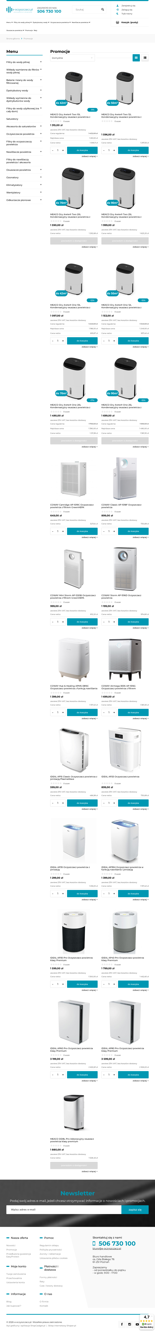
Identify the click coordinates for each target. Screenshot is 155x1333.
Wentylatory (13, 192)
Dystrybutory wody (17, 90)
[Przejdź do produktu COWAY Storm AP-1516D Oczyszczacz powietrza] (125, 569)
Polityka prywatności (51, 1249)
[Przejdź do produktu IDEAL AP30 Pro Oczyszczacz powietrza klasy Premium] (74, 931)
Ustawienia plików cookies (54, 1258)
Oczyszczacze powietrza (20, 134)
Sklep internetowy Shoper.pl (62, 1325)
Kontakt (44, 1305)
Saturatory (12, 118)
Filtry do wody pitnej (18, 62)
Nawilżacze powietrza (18, 151)
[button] (90, 156)
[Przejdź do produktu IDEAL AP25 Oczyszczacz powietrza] (125, 750)
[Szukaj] (102, 9)
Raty (42, 1281)
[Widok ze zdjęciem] (136, 57)
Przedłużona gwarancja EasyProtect (18, 1255)
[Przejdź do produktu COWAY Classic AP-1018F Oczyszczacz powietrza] (125, 478)
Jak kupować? (13, 1305)
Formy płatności (48, 1277)
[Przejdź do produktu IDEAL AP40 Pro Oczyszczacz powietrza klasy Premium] (125, 931)
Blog (9, 1301)
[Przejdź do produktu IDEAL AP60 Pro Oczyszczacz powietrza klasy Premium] (74, 1022)
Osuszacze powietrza (18, 169)
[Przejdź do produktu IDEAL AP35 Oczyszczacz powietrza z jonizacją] (74, 840)
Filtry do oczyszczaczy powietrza (19, 143)
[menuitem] (9, 22)
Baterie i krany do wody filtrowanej (19, 81)
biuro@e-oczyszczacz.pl (107, 1248)
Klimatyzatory (14, 185)
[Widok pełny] (145, 57)
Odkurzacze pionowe (18, 200)
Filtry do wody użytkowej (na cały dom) (22, 110)
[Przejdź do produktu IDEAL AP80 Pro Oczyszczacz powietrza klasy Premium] (125, 1022)
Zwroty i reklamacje (50, 1254)
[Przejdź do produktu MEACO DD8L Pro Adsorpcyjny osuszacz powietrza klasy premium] (74, 1112)
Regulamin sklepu (49, 1245)
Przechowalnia (14, 1278)
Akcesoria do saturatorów (21, 126)
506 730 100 (49, 11)
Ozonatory (12, 177)
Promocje (11, 1249)
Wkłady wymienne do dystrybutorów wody (18, 99)
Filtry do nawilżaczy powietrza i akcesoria (18, 161)
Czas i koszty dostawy (51, 1285)
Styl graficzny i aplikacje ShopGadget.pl (25, 1325)
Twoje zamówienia (16, 1274)
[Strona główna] (19, 9)
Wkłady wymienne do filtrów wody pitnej (22, 71)
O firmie (44, 1301)
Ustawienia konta (15, 1282)
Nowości (10, 1245)
